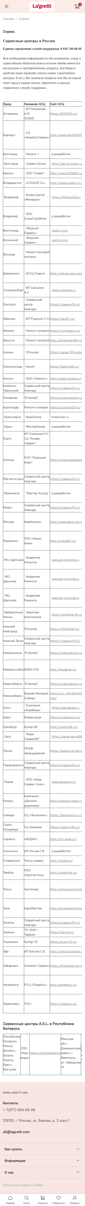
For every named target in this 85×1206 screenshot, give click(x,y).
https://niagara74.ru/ (65, 304)
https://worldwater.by (45, 1053)
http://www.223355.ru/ (66, 173)
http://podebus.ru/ (63, 985)
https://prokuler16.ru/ (67, 614)
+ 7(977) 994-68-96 (19, 1110)
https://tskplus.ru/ (63, 1004)
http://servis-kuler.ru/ (67, 163)
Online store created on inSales (23, 1185)
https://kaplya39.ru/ (64, 366)
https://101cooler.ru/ (64, 629)
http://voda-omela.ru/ (65, 378)
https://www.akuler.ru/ (66, 398)
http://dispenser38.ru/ (66, 340)
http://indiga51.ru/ (63, 541)
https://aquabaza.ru (65, 708)
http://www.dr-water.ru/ (67, 801)
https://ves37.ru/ (62, 319)
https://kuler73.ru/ (63, 942)
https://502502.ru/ (63, 113)
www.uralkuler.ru (64, 290)
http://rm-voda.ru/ (63, 839)
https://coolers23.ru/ (65, 407)
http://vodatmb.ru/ (63, 872)
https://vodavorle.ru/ (65, 717)
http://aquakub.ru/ (63, 669)
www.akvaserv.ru (64, 782)
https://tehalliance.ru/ (66, 815)
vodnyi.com (60, 230)
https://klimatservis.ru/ (67, 966)
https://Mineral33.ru (66, 197)
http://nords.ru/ (61, 860)
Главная (8, 19)
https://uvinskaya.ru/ (65, 331)
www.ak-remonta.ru (65, 560)
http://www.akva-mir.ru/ (67, 522)
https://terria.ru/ (62, 932)
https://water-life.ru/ (65, 827)
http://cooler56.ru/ (63, 727)
